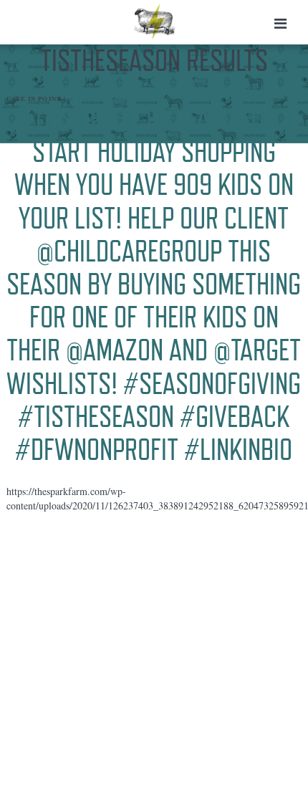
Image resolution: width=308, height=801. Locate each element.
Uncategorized (100, 98)
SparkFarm (154, 21)
